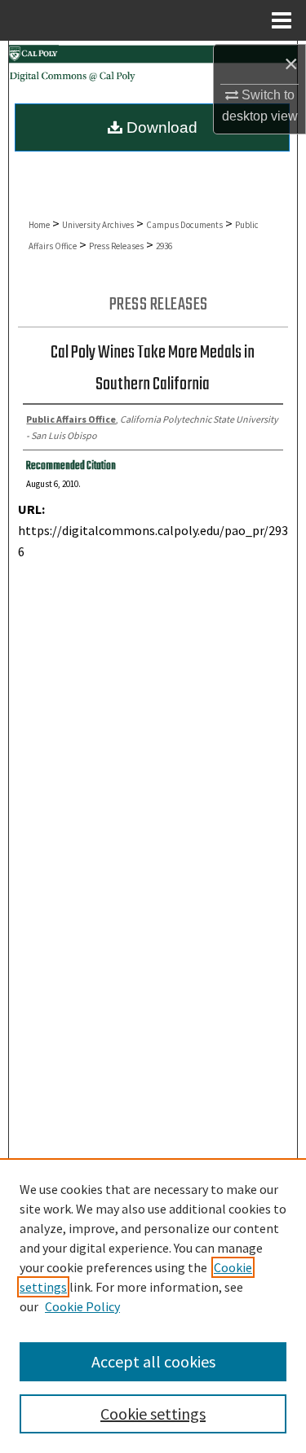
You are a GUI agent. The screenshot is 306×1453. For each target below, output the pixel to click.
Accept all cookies (153, 1361)
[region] (153, 1305)
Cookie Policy (82, 1306)
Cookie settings (153, 1413)
